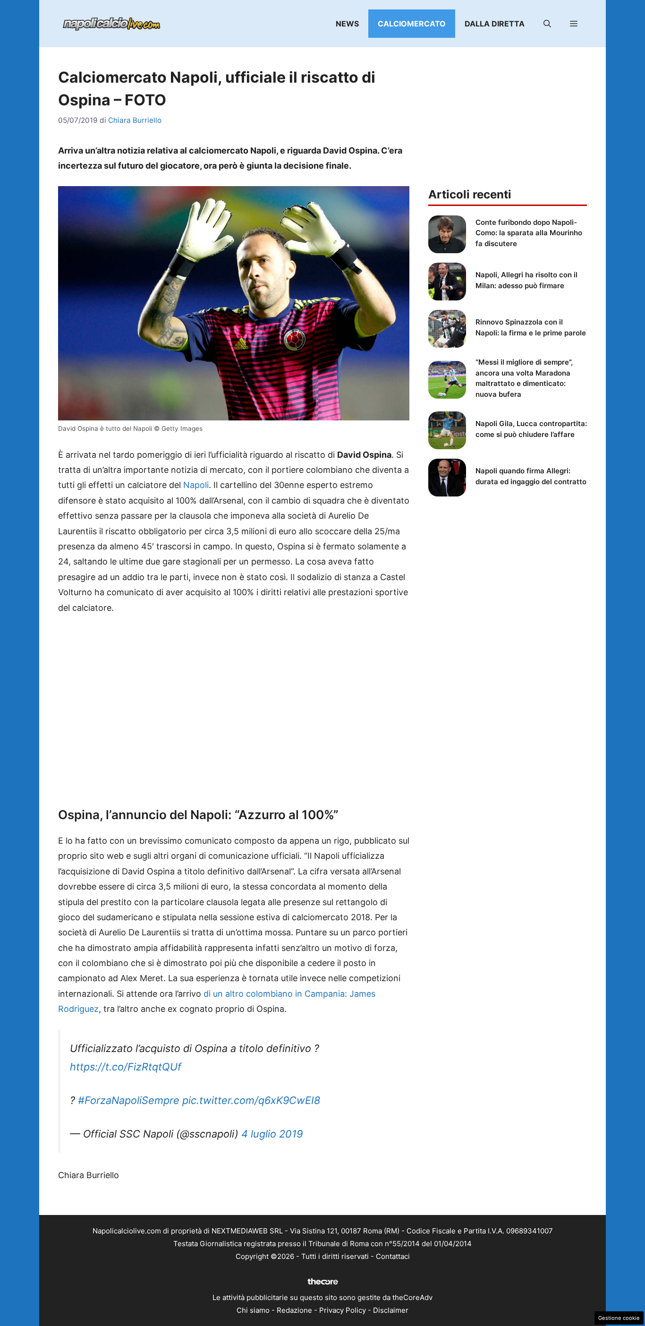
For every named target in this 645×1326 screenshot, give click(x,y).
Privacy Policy (342, 1310)
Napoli (196, 485)
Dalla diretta (495, 23)
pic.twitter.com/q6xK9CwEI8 (251, 1100)
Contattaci (393, 1256)
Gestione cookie (619, 1318)
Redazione (294, 1310)
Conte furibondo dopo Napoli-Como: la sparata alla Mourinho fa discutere (528, 233)
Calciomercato (412, 23)
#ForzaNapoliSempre (128, 1100)
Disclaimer (390, 1310)
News (347, 23)
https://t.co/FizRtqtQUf (125, 1067)
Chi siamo (253, 1310)
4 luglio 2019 (272, 1134)
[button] (547, 23)
